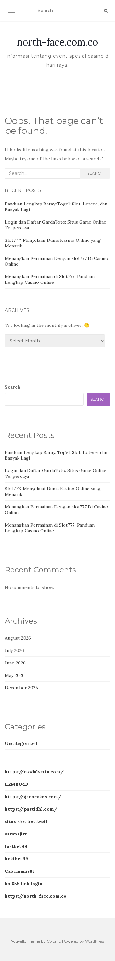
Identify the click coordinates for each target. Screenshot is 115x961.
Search (95, 173)
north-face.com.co (57, 42)
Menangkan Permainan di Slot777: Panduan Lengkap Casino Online (50, 279)
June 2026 (15, 663)
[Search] (106, 11)
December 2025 (21, 688)
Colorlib (54, 941)
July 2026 (14, 650)
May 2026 (15, 675)
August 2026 (18, 638)
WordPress (94, 941)
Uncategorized (21, 743)
